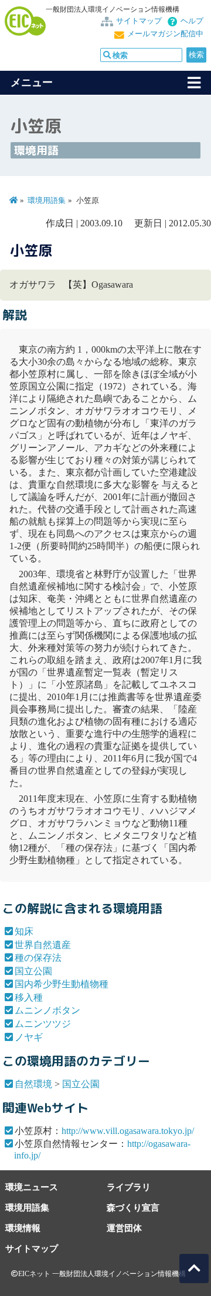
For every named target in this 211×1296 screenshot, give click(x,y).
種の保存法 (38, 958)
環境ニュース (31, 1187)
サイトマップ (139, 21)
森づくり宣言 (133, 1207)
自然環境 (33, 1084)
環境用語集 (47, 201)
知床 (24, 931)
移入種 (29, 997)
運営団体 (124, 1228)
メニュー (32, 82)
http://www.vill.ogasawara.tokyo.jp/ (128, 1131)
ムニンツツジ (43, 1024)
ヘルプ (192, 21)
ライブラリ (129, 1187)
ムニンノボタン (47, 1010)
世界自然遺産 (43, 945)
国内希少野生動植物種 (61, 984)
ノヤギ (29, 1037)
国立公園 (33, 971)
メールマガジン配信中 (165, 34)
